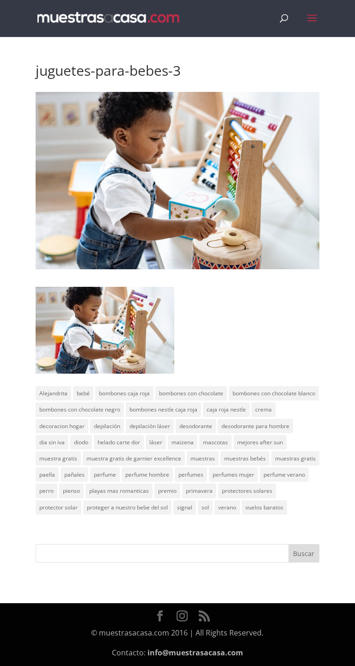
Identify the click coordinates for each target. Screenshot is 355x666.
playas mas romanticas (119, 491)
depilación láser (149, 426)
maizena (182, 442)
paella (47, 474)
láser (155, 442)
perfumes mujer (233, 474)
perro (46, 491)
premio (167, 491)
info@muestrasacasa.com (195, 653)
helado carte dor (119, 442)
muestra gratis (58, 458)
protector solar (58, 507)
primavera (199, 491)
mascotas (215, 442)
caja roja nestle (226, 409)
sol (205, 507)
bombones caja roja (124, 393)
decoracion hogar (62, 426)
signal (184, 507)
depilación (107, 426)
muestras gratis (295, 458)
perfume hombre (147, 474)
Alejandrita (53, 393)
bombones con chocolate (191, 393)
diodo (81, 442)
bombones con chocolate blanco (274, 393)
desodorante (195, 426)
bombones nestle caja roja (163, 409)
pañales (74, 474)
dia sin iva (52, 442)
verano (227, 507)
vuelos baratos (264, 507)
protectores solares (247, 491)
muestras (202, 458)
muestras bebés (245, 458)
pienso (71, 491)
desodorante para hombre (255, 426)
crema (263, 409)
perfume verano (284, 474)
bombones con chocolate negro (79, 409)
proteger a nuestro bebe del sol (127, 507)
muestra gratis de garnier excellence (133, 458)
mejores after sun (260, 442)
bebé (83, 393)
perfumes (190, 474)
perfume (105, 474)
